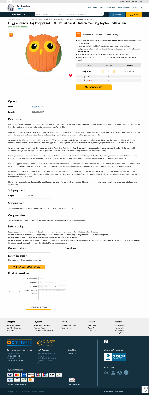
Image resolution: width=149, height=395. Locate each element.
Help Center (92, 7)
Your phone (33, 287)
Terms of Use (119, 330)
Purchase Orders (124, 7)
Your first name (32, 279)
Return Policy (119, 328)
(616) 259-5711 (14, 356)
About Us (91, 328)
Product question (31, 290)
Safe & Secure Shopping (42, 325)
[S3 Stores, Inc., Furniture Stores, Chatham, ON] (115, 357)
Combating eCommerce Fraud (44, 330)
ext (56, 286)
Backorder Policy (120, 325)
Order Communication (68, 325)
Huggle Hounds (38, 106)
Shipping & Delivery (107, 7)
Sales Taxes (10, 330)
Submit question (38, 307)
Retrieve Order (66, 328)
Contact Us (137, 7)
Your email (33, 283)
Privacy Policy (119, 333)
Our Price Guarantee (14, 328)
